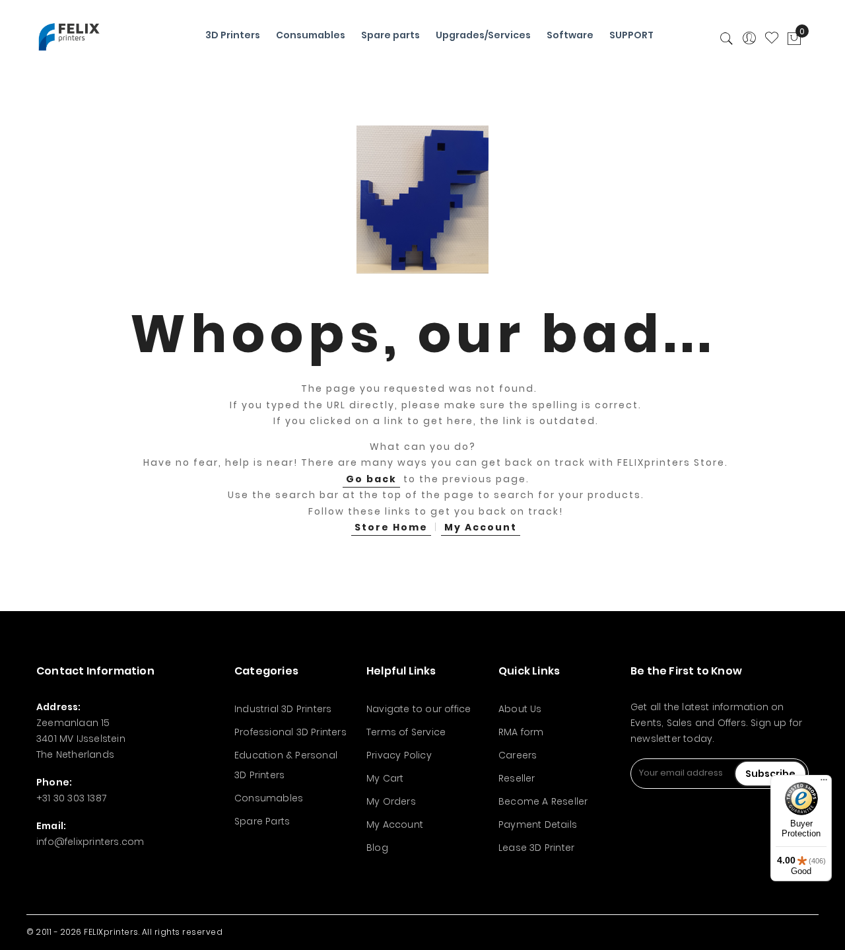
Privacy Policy (399, 755)
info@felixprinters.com (90, 841)
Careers (517, 755)
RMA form (521, 732)
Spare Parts (262, 821)
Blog (377, 847)
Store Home (391, 527)
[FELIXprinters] (69, 36)
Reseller (516, 778)
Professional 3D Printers (290, 732)
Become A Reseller (543, 801)
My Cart (384, 778)
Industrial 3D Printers (282, 708)
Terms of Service (406, 732)
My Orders (391, 801)
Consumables (268, 798)
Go (371, 479)
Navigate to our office (418, 708)
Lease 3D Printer (536, 847)
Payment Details (537, 824)
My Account (480, 527)
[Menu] (824, 783)
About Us (520, 708)
